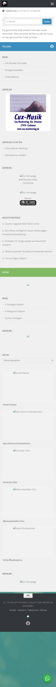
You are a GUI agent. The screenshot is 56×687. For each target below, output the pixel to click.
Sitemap (43, 610)
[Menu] (52, 3)
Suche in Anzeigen (13, 318)
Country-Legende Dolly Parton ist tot (22, 224)
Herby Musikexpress (12, 560)
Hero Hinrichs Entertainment (16, 443)
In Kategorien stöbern (15, 311)
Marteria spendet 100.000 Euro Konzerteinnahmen (28, 251)
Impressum (22, 610)
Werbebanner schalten (15, 155)
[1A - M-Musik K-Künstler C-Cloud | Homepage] (5, 3)
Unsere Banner (12, 77)
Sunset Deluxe (10, 404)
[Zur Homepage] (28, 176)
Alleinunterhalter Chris (13, 521)
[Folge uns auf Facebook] (52, 46)
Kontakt (13, 610)
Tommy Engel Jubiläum (15, 258)
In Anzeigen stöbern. (14, 304)
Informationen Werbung (16, 148)
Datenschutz (33, 610)
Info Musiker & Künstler (16, 63)
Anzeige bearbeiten (14, 70)
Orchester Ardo (10, 482)
